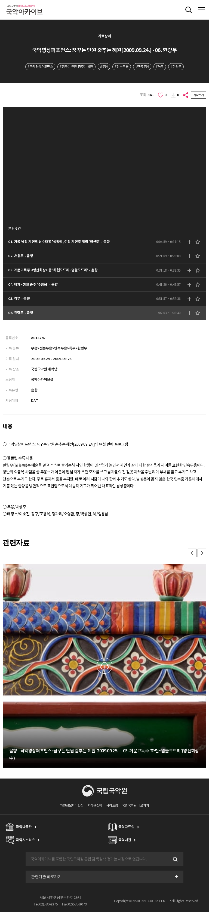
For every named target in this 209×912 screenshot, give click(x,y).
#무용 (104, 67)
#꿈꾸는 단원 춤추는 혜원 (76, 67)
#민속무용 (121, 67)
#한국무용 (142, 67)
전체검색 (188, 10)
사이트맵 (112, 805)
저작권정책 (95, 805)
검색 (174, 859)
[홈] (24, 4)
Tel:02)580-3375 (46, 904)
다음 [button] (202, 553)
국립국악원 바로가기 (135, 805)
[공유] (185, 95)
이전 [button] (192, 553)
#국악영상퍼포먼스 (40, 67)
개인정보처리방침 (72, 805)
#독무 (160, 67)
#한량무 (176, 67)
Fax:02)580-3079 (74, 904)
